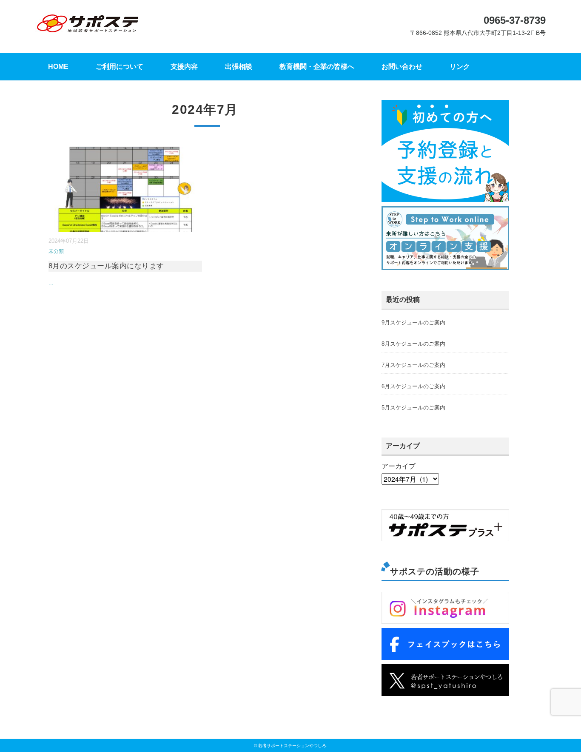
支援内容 (184, 66)
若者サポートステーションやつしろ (292, 745)
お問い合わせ (402, 66)
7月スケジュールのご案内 (413, 365)
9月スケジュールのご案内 (413, 322)
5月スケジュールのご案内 (413, 407)
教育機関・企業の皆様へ (316, 66)
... (51, 282)
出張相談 (238, 66)
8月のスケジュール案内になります (106, 266)
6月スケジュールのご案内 (413, 386)
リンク (460, 66)
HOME (58, 66)
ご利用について (119, 66)
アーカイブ (399, 466)
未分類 (56, 251)
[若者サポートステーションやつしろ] (87, 18)
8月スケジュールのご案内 (413, 344)
